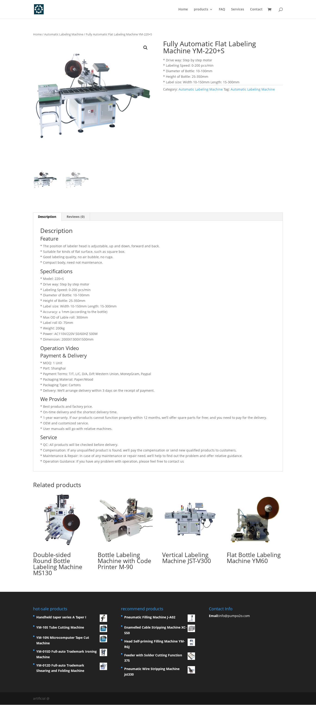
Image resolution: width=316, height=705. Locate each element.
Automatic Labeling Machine (63, 34)
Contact (256, 9)
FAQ (222, 9)
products (201, 9)
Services (237, 9)
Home (183, 9)
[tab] (47, 217)
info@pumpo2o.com (234, 616)
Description (47, 216)
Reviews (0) (76, 216)
